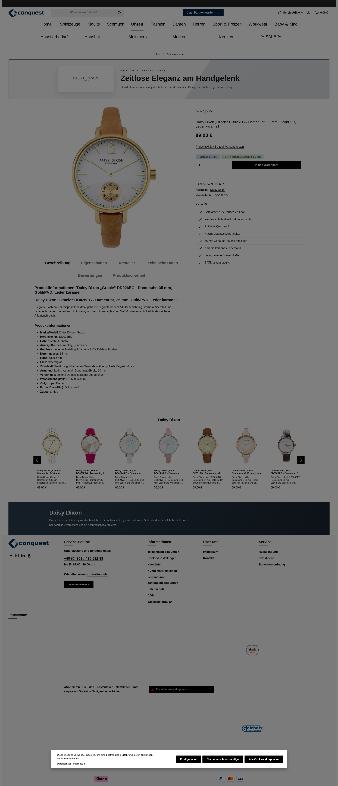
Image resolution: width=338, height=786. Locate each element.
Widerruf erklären (78, 584)
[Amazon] (29, 556)
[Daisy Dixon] (205, 112)
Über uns (210, 542)
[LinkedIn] (23, 556)
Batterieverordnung (272, 564)
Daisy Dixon (217, 189)
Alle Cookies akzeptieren (264, 759)
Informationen (159, 542)
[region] (111, 177)
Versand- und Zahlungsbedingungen (163, 580)
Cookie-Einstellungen (162, 558)
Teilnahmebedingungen (163, 551)
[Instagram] (17, 556)
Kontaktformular (97, 574)
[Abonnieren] (210, 689)
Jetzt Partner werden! (201, 12)
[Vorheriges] (37, 460)
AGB (151, 595)
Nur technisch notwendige (223, 759)
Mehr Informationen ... (69, 758)
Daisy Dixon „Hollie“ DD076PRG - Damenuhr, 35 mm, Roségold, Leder (90, 472)
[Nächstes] (301, 460)
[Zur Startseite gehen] (26, 13)
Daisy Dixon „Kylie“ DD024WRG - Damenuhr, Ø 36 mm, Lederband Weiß (129, 472)
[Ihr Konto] (308, 12)
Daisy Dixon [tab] (169, 420)
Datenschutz (156, 589)
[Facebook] (11, 556)
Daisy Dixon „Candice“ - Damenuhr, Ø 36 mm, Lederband (50, 472)
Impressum (210, 551)
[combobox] (83, 13)
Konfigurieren (188, 759)
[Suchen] (119, 13)
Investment (266, 558)
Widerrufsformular (160, 601)
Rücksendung (268, 551)
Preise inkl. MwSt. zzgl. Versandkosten (220, 146)
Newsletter (155, 564)
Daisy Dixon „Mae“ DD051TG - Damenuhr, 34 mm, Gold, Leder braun (206, 472)
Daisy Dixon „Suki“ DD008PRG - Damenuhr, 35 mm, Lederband (285, 472)
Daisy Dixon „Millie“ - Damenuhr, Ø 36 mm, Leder (247, 472)
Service (265, 542)
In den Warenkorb (266, 164)
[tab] (57, 263)
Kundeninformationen (162, 570)
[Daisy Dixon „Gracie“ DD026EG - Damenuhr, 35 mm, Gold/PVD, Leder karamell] (110, 177)
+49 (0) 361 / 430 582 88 (83, 558)
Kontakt (208, 558)
